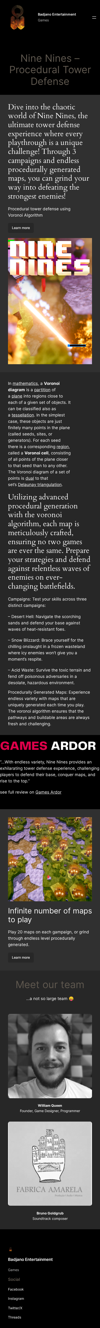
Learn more (21, 228)
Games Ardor (48, 792)
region (63, 446)
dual (29, 478)
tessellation (23, 415)
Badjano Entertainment (57, 14)
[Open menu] (94, 17)
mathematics (25, 383)
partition (42, 389)
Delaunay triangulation (40, 484)
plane (17, 396)
